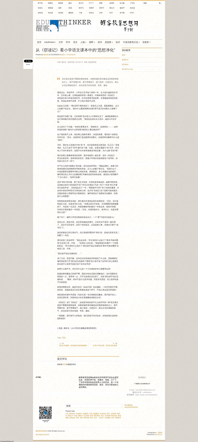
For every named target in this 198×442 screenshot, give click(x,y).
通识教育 (97, 415)
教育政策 (86, 417)
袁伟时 (111, 3)
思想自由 (72, 417)
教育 (91, 415)
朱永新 (50, 13)
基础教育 (96, 413)
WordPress (158, 434)
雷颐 (100, 3)
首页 (39, 42)
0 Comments (70, 55)
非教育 (145, 42)
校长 (91, 417)
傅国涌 (50, 8)
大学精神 (107, 415)
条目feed (125, 60)
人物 (82, 42)
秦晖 (60, 8)
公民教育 (113, 413)
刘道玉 (40, 8)
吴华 (101, 13)
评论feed (125, 64)
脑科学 (80, 415)
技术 (118, 42)
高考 (90, 413)
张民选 (40, 13)
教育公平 (71, 415)
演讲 (81, 417)
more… (132, 13)
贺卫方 (81, 3)
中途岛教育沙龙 (130, 42)
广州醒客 (159, 432)
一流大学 (101, 417)
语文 (75, 42)
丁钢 (80, 13)
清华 (77, 417)
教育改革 (72, 413)
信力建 (122, 3)
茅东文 (91, 13)
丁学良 (132, 3)
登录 (64, 364)
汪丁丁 (91, 3)
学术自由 (103, 413)
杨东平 (122, 8)
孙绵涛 (60, 13)
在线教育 (79, 413)
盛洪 (70, 3)
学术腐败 (107, 417)
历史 (102, 415)
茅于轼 (40, 3)
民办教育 (86, 415)
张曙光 (50, 3)
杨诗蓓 (45, 55)
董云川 (112, 8)
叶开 (111, 13)
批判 (63, 55)
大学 (61, 42)
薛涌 (70, 8)
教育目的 (114, 415)
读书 (100, 42)
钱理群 (60, 3)
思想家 (108, 42)
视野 (91, 42)
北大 (95, 417)
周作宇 (101, 8)
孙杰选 (132, 8)
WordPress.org (127, 69)
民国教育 (86, 413)
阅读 (75, 415)
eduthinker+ (50, 42)
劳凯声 (91, 8)
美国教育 (118, 417)
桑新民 (71, 13)
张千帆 (122, 13)
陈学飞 (81, 8)
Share (28, 64)
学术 (68, 42)
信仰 (112, 417)
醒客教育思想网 (41, 431)
